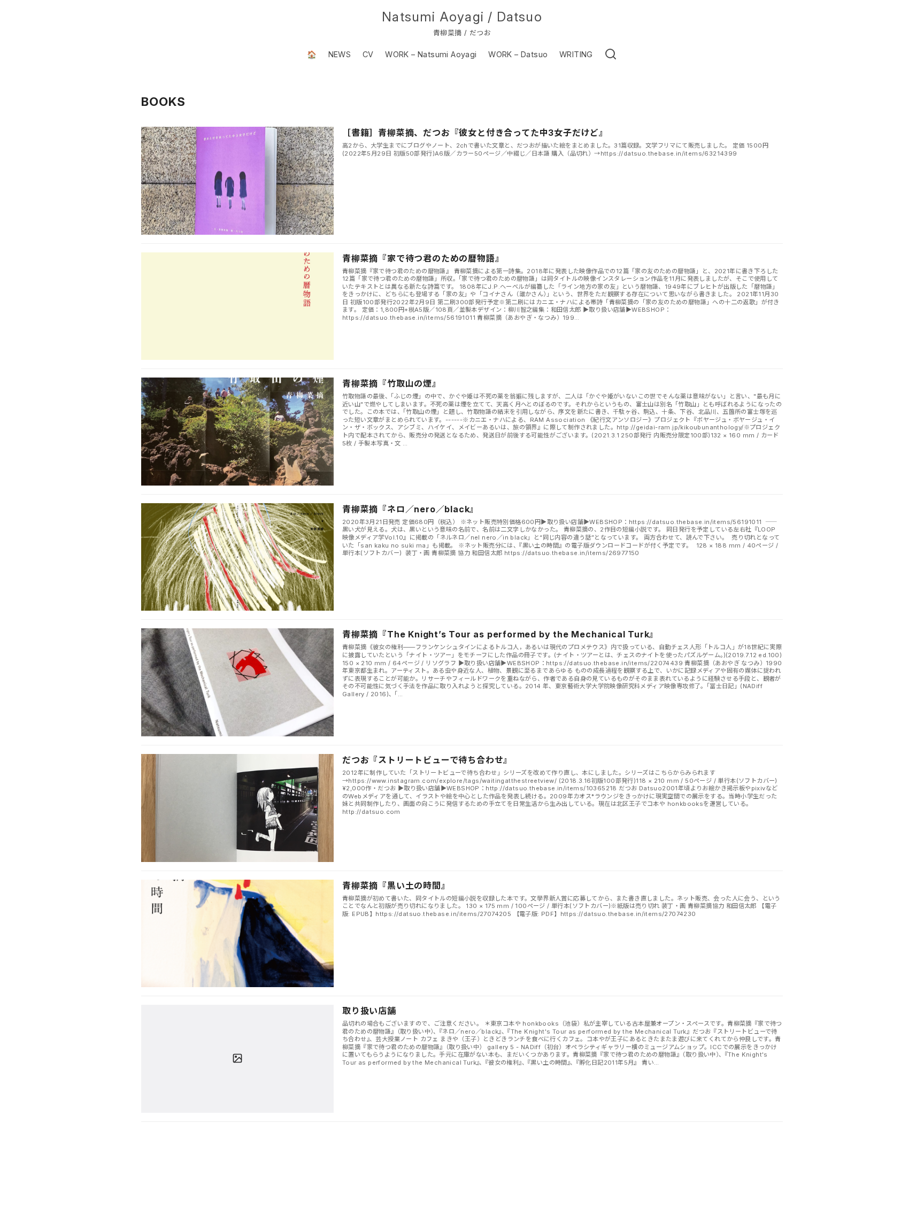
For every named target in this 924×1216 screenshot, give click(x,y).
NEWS (339, 54)
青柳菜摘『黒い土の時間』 (396, 885)
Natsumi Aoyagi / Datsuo (462, 17)
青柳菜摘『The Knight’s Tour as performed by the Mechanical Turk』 (500, 634)
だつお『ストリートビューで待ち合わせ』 (427, 760)
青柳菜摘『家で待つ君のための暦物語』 (423, 258)
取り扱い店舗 (369, 1010)
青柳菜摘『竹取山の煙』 (391, 383)
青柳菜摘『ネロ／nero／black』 (410, 509)
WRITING (576, 54)
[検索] (610, 54)
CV (368, 54)
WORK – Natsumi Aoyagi (430, 54)
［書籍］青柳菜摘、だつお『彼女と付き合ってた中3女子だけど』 (475, 132)
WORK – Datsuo (518, 54)
